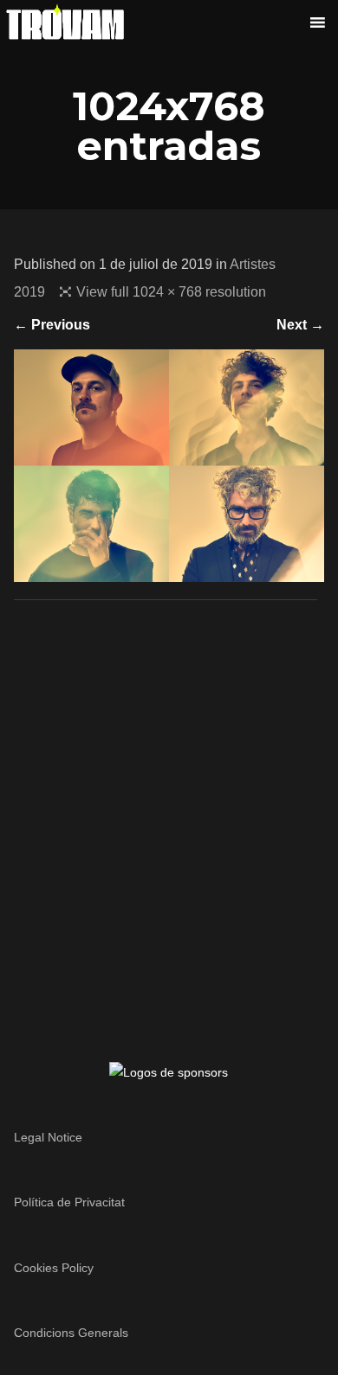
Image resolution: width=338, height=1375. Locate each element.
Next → (300, 324)
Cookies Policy (54, 1268)
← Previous (52, 324)
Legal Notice (48, 1137)
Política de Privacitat (69, 1202)
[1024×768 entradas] (169, 571)
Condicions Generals (71, 1333)
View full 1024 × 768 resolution (171, 292)
